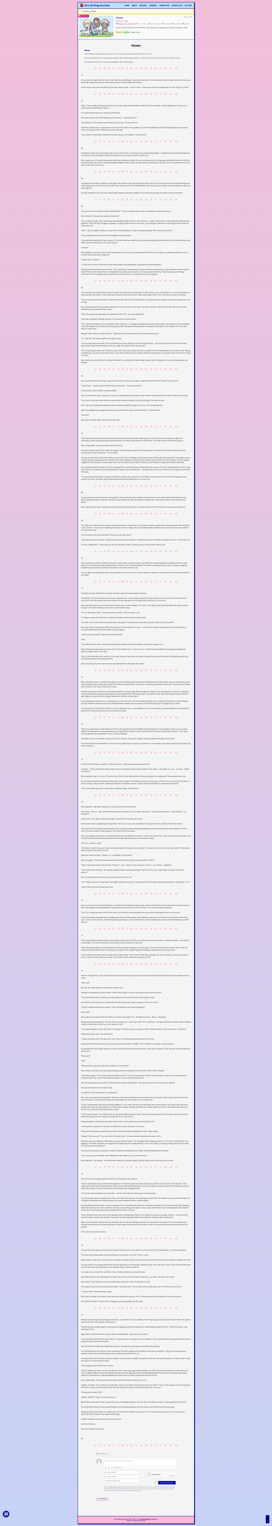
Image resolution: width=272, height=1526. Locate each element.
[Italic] (108, 1467)
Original (153, 5)
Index (134, 5)
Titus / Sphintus (142, 24)
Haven (119, 17)
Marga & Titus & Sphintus (125, 24)
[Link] (117, 1467)
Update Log (177, 5)
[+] (121, 1467)
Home (127, 5)
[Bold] (105, 1467)
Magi (126, 21)
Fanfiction (164, 5)
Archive (143, 5)
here (130, 62)
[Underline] (111, 1467)
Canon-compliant (154, 24)
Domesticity (166, 24)
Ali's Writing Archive (97, 5)
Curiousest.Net (146, 1519)
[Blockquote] (114, 1467)
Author (188, 5)
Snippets (186, 24)
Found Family (177, 24)
